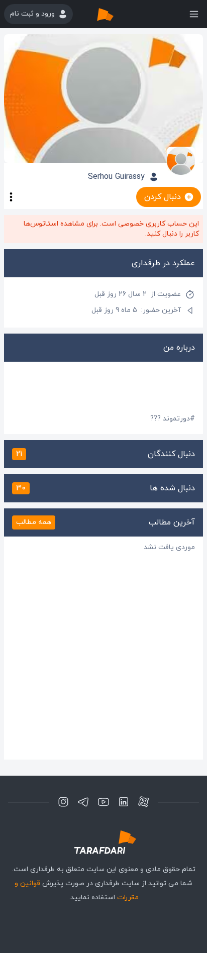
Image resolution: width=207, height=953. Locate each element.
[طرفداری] (115, 14)
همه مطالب (33, 522)
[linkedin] (124, 802)
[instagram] (63, 802)
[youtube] (103, 802)
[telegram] (83, 802)
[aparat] (144, 802)
